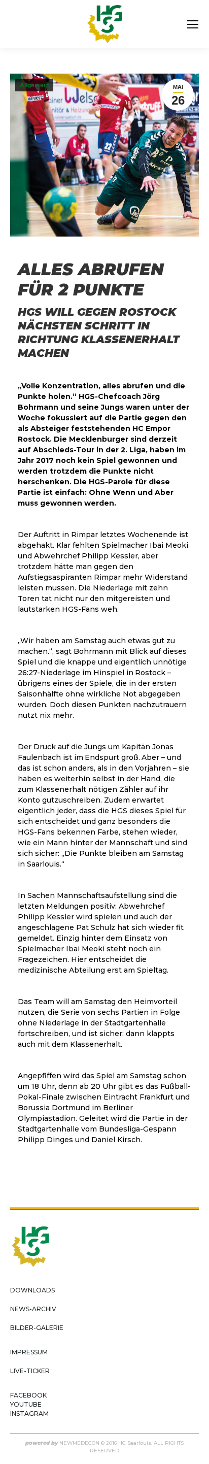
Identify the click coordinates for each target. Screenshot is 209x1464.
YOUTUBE (26, 1404)
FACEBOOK (28, 1395)
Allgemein (34, 85)
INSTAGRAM (29, 1413)
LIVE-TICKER (30, 1371)
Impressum (29, 1352)
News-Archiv (33, 1309)
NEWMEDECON (79, 1443)
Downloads (32, 1290)
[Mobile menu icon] (193, 24)
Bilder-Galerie (36, 1328)
